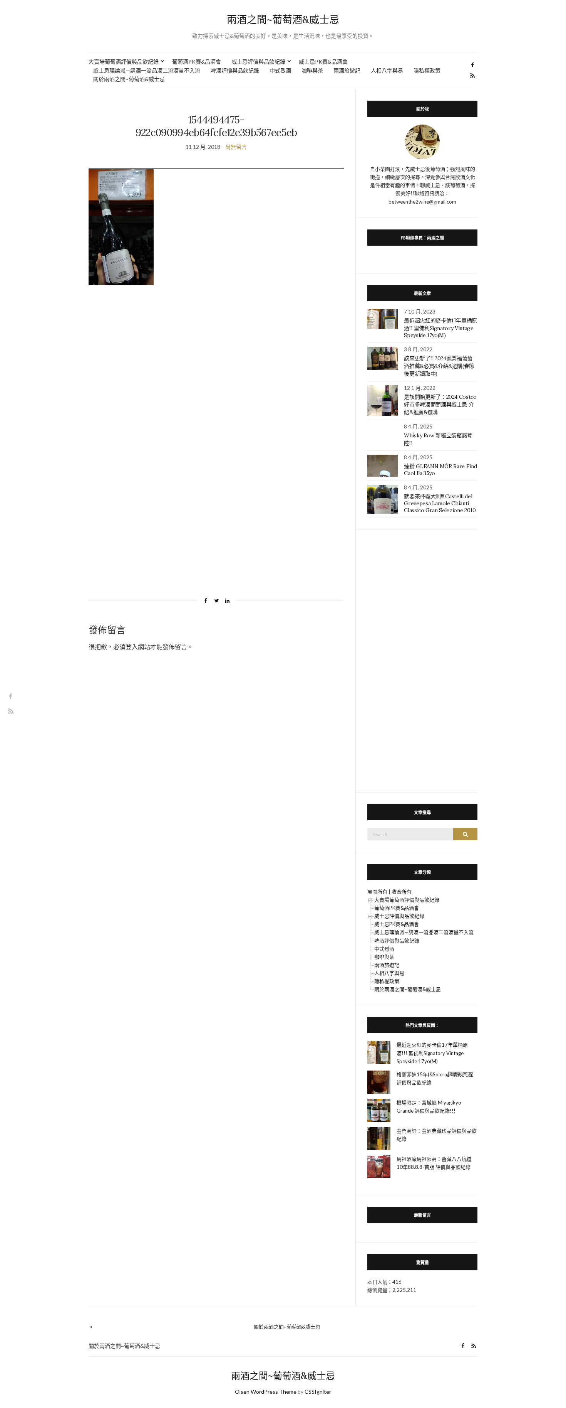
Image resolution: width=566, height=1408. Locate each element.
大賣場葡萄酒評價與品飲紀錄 (124, 61)
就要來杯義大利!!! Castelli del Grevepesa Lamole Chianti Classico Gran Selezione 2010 (440, 503)
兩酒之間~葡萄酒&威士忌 (283, 19)
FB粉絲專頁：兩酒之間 (422, 237)
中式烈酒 (280, 70)
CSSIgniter (318, 1391)
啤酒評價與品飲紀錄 (235, 70)
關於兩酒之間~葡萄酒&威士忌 (129, 79)
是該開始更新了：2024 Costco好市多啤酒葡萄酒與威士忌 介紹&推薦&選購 (440, 404)
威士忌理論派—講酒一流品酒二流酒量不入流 (146, 70)
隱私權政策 (427, 70)
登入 (132, 646)
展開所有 (377, 892)
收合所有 (402, 892)
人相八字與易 (387, 70)
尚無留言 (236, 146)
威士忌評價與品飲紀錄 (258, 61)
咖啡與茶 (312, 70)
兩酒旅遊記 (346, 70)
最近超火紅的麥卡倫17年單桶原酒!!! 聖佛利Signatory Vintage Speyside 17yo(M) (440, 328)
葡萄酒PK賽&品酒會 (196, 61)
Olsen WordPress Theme (265, 1391)
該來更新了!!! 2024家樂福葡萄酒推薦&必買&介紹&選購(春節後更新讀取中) (439, 366)
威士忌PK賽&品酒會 (323, 61)
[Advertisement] (216, 362)
